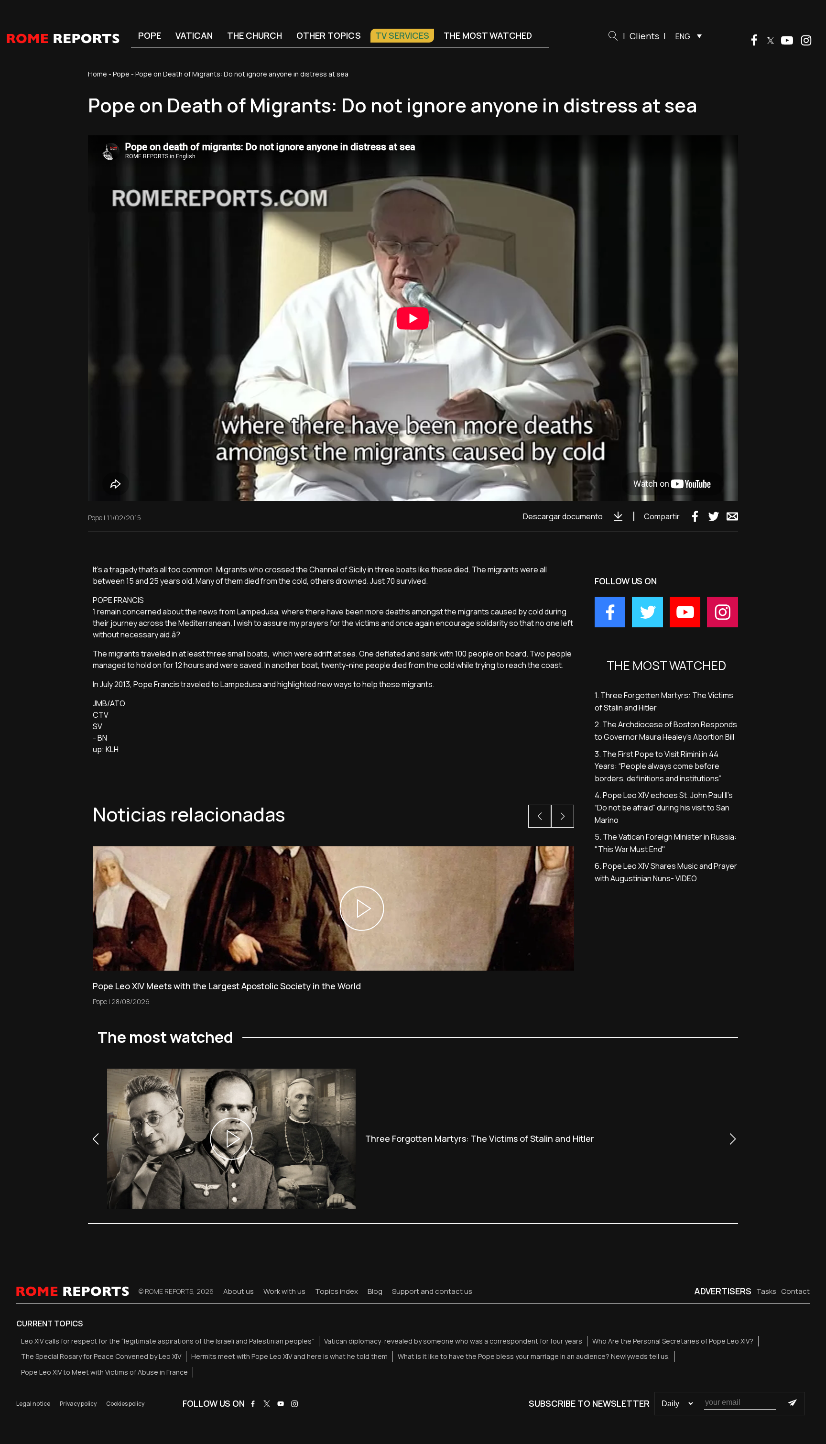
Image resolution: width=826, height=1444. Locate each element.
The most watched (488, 35)
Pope (149, 35)
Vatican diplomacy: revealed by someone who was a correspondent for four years (453, 1341)
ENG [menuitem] (682, 36)
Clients (644, 36)
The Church (254, 35)
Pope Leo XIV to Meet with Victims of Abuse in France (104, 1372)
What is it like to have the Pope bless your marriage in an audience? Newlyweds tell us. (534, 1356)
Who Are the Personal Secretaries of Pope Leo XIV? (672, 1341)
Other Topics (328, 35)
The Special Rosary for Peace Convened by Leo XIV (101, 1356)
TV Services (402, 35)
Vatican (194, 35)
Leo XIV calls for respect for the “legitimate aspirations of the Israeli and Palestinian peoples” (167, 1341)
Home (97, 73)
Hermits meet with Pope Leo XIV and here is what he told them (289, 1356)
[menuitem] (686, 36)
